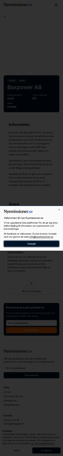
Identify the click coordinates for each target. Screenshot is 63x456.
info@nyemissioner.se (41, 236)
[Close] (59, 209)
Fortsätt (32, 244)
